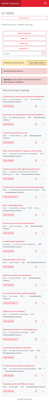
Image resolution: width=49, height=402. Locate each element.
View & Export (24, 18)
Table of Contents (23, 33)
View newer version (36, 63)
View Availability (11, 197)
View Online (8, 106)
